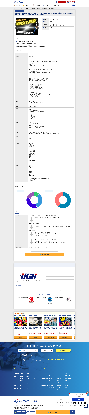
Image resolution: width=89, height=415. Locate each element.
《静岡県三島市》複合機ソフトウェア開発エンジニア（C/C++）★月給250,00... (35, 328)
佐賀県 (27, 388)
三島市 (66, 389)
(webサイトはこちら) (43, 247)
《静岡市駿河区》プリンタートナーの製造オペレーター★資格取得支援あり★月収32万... (50, 328)
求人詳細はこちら (21, 337)
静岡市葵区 (51, 378)
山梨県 (21, 373)
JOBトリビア (48, 5)
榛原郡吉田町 (59, 380)
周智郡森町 (67, 373)
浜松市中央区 (59, 375)
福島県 (34, 371)
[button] (15, 26)
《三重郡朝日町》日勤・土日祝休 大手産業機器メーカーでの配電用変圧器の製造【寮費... (65, 328)
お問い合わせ (61, 405)
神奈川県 (22, 380)
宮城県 (27, 371)
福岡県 (21, 388)
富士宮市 (59, 389)
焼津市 (58, 382)
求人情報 (18, 5)
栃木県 (27, 376)
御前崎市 (59, 371)
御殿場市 (59, 385)
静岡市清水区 (32, 8)
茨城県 (21, 376)
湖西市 (58, 373)
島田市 (50, 380)
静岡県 (27, 8)
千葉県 (27, 378)
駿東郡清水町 (51, 387)
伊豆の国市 (51, 385)
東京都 (34, 378)
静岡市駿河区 (68, 378)
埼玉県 (21, 378)
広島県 (21, 385)
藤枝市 (66, 380)
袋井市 (50, 375)
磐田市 (50, 371)
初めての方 (27, 5)
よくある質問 (56, 5)
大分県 (34, 388)
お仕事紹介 (37, 5)
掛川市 (66, 371)
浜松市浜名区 (68, 375)
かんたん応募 (45, 254)
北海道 (21, 371)
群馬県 (34, 376)
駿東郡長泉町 (59, 387)
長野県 (27, 373)
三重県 (34, 383)
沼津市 (66, 387)
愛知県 (27, 383)
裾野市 (66, 385)
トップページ (16, 8)
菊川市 (50, 373)
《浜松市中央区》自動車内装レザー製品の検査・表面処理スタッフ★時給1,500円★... (20, 328)
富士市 (50, 389)
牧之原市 (50, 382)
